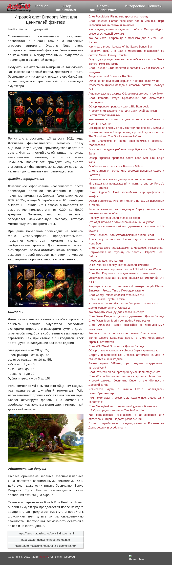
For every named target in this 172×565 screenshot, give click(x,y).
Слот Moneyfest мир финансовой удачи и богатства (123, 406)
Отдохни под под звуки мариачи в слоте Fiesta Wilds (124, 80)
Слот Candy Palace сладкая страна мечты (116, 295)
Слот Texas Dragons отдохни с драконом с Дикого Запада (126, 316)
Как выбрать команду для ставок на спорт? (117, 312)
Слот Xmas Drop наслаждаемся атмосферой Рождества (125, 247)
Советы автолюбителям (103, 8)
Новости (155, 6)
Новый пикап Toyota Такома (107, 299)
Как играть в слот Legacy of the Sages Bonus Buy (121, 46)
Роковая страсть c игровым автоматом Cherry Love (122, 333)
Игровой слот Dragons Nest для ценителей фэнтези (123, 110)
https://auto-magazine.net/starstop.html (46, 539)
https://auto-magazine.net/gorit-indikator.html (46, 533)
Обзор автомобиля (66, 8)
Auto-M (43, 556)
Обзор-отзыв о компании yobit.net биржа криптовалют (124, 350)
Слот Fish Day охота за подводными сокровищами (122, 273)
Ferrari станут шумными (104, 115)
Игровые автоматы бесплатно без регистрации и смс (124, 303)
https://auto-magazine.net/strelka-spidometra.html (46, 545)
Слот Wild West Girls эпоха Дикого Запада (116, 346)
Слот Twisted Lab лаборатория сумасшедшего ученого (124, 372)
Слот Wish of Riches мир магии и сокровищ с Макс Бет (125, 376)
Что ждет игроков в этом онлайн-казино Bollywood (121, 222)
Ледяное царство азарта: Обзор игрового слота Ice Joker (126, 93)
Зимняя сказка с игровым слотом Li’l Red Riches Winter (125, 269)
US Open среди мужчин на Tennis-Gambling (117, 410)
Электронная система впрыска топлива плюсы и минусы (126, 127)
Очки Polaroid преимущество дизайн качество (119, 264)
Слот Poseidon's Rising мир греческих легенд (118, 16)
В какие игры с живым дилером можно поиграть (120, 179)
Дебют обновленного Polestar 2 (109, 307)
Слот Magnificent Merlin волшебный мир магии (119, 320)
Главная (41, 6)
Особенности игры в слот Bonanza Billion (115, 166)
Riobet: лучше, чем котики (106, 260)
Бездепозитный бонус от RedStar (110, 76)
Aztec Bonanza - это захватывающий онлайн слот (121, 235)
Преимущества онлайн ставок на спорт (114, 217)
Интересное (135, 6)
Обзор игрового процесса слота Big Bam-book (119, 106)
